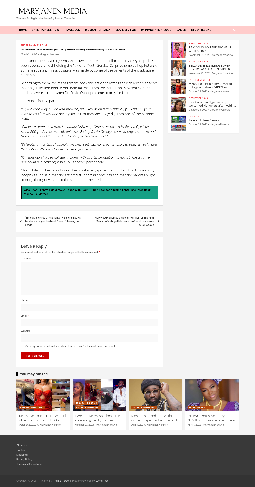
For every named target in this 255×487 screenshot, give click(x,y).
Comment (27, 258)
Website (25, 331)
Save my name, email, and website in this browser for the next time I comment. (71, 346)
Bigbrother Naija (198, 43)
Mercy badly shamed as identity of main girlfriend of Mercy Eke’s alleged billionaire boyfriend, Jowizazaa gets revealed (124, 221)
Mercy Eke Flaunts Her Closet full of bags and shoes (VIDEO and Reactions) (211, 87)
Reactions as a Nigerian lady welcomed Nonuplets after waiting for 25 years (212, 105)
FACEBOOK (194, 116)
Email (25, 315)
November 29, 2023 (199, 55)
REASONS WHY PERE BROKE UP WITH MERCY (210, 49)
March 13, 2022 (29, 54)
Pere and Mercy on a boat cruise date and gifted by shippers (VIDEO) (98, 420)
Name (25, 300)
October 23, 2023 (198, 91)
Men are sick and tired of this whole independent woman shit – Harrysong (155, 420)
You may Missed (34, 374)
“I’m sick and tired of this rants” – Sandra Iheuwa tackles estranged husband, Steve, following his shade (53, 221)
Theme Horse (61, 480)
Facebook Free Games (204, 120)
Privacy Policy (24, 459)
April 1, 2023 (138, 424)
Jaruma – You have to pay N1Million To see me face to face (211, 418)
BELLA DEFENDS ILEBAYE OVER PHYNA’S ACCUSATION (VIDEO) (209, 67)
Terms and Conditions (29, 464)
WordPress (102, 480)
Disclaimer (22, 454)
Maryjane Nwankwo (50, 54)
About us (21, 445)
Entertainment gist (34, 45)
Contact (21, 450)
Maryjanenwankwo (220, 91)
